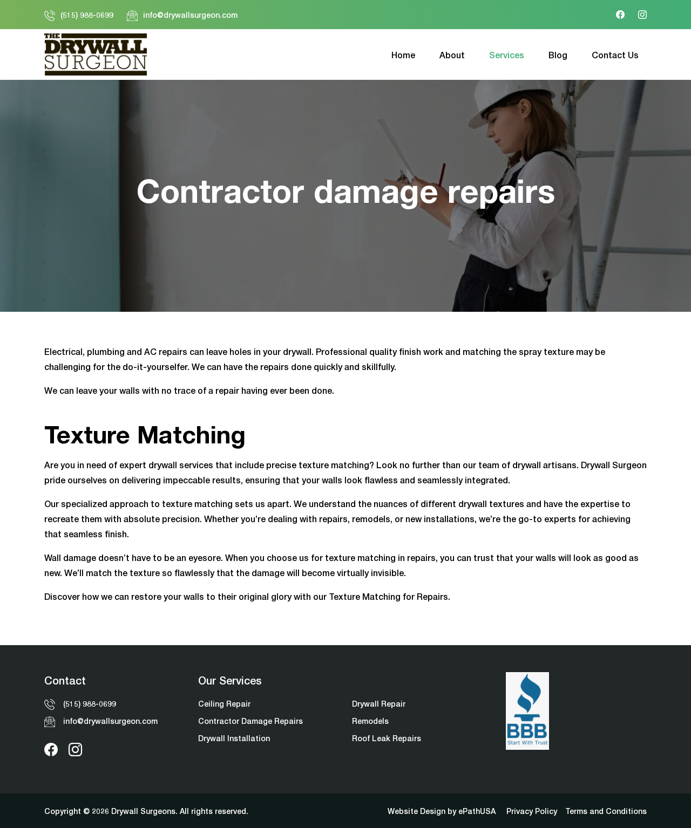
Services (506, 55)
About (452, 55)
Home (403, 55)
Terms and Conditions (606, 811)
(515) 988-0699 (86, 14)
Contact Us (615, 55)
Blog (557, 55)
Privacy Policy (531, 811)
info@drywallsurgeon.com (190, 14)
